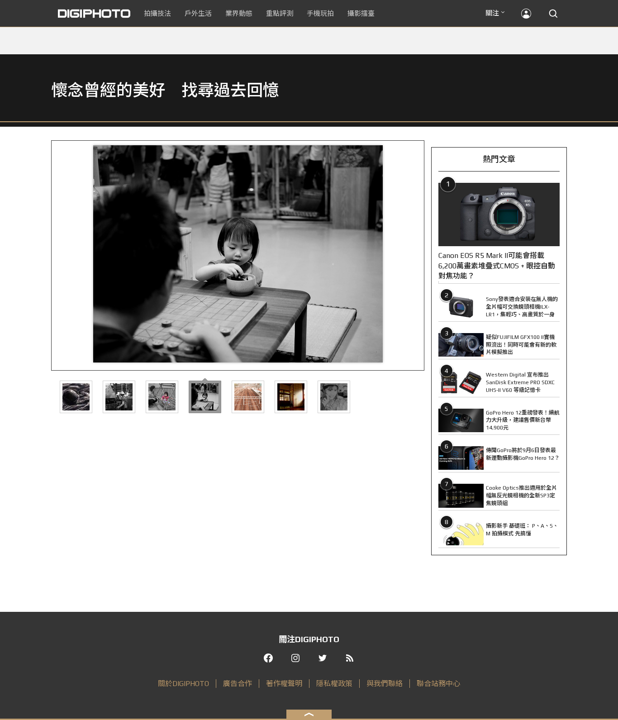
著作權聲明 (284, 683)
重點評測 (279, 13)
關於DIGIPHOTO (183, 683)
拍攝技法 (157, 13)
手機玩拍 (320, 13)
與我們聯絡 (384, 683)
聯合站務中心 (438, 683)
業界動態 (238, 13)
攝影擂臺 (361, 13)
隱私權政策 (334, 683)
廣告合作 (237, 683)
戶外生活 (198, 13)
